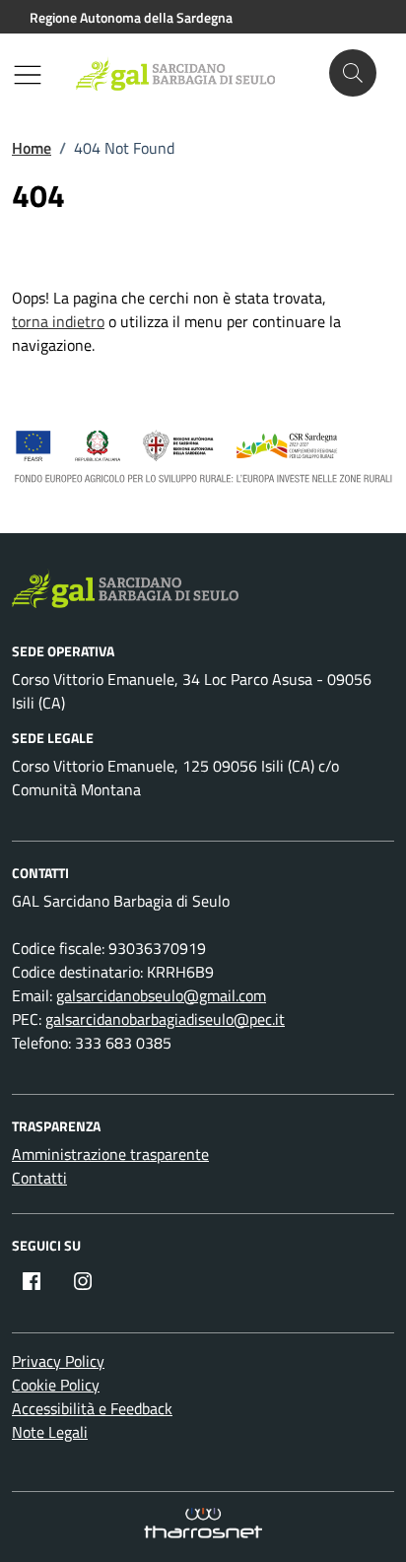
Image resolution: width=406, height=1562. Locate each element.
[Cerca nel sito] (352, 73)
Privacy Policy (58, 1361)
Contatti (39, 1177)
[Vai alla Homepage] (185, 73)
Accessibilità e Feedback (92, 1408)
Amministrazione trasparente (110, 1154)
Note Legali (50, 1432)
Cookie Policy (56, 1384)
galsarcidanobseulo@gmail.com (161, 995)
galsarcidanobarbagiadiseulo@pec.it (165, 1019)
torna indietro (58, 321)
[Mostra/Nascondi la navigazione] (27, 75)
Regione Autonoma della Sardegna (131, 17)
